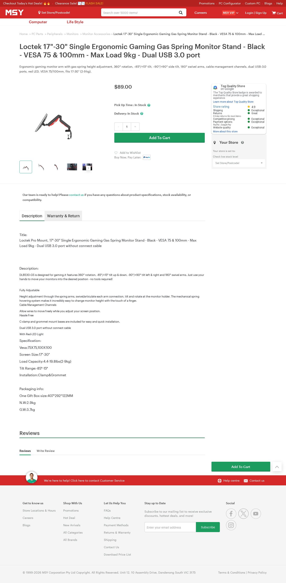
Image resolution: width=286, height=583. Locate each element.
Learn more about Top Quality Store (233, 101)
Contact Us (111, 547)
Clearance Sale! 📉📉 (70, 3)
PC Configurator (230, 3)
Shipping (110, 540)
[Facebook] (232, 518)
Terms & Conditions (231, 572)
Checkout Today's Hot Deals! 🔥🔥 (27, 3)
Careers (201, 12)
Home (23, 34)
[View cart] (274, 12)
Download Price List (117, 554)
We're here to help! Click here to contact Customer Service (84, 480)
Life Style (75, 21)
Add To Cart (159, 137)
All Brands (70, 540)
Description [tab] (32, 215)
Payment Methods (116, 525)
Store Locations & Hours (39, 510)
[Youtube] (256, 518)
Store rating (221, 106)
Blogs (268, 3)
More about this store (225, 131)
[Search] (181, 13)
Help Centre (112, 518)
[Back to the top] (277, 466)
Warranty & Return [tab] (63, 215)
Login (249, 12)
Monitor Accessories (96, 34)
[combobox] (143, 12)
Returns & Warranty (117, 532)
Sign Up (261, 12)
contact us (76, 194)
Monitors (73, 34)
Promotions (207, 3)
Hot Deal (69, 518)
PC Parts (37, 34)
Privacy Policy (257, 572)
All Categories (73, 532)
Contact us (257, 480)
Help (279, 3)
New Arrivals (71, 525)
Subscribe (208, 527)
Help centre (231, 480)
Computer (38, 21)
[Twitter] (244, 518)
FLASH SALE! (94, 3)
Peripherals (55, 34)
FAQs (107, 510)
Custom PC (252, 3)
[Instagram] (231, 529)
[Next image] (88, 168)
